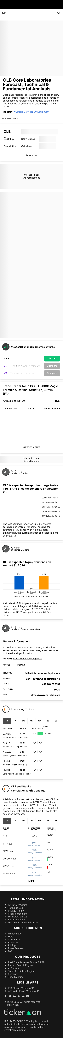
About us (13, 942)
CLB (5, 836)
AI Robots (13, 968)
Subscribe (31, 155)
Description (10, 146)
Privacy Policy (16, 910)
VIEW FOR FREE (31, 447)
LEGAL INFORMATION (28, 899)
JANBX (7, 733)
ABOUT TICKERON (28, 928)
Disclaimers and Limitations (23, 922)
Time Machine (15, 976)
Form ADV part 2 (17, 916)
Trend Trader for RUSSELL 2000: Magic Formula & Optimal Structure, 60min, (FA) (30, 389)
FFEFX (6, 760)
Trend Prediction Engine (21, 971)
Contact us (14, 939)
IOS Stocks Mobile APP (21, 988)
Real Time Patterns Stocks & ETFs (27, 962)
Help (10, 936)
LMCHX (7, 770)
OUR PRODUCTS (28, 956)
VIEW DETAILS (52, 408)
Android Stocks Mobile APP (23, 991)
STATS (31, 408)
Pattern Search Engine (20, 965)
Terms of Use (15, 907)
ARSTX (6, 742)
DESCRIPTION (10, 408)
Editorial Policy (16, 919)
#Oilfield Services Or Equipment (31, 111)
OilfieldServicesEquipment (27, 658)
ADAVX (7, 751)
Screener (13, 974)
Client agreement (17, 913)
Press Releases (16, 948)
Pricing (12, 945)
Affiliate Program (17, 904)
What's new (14, 933)
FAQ (10, 951)
